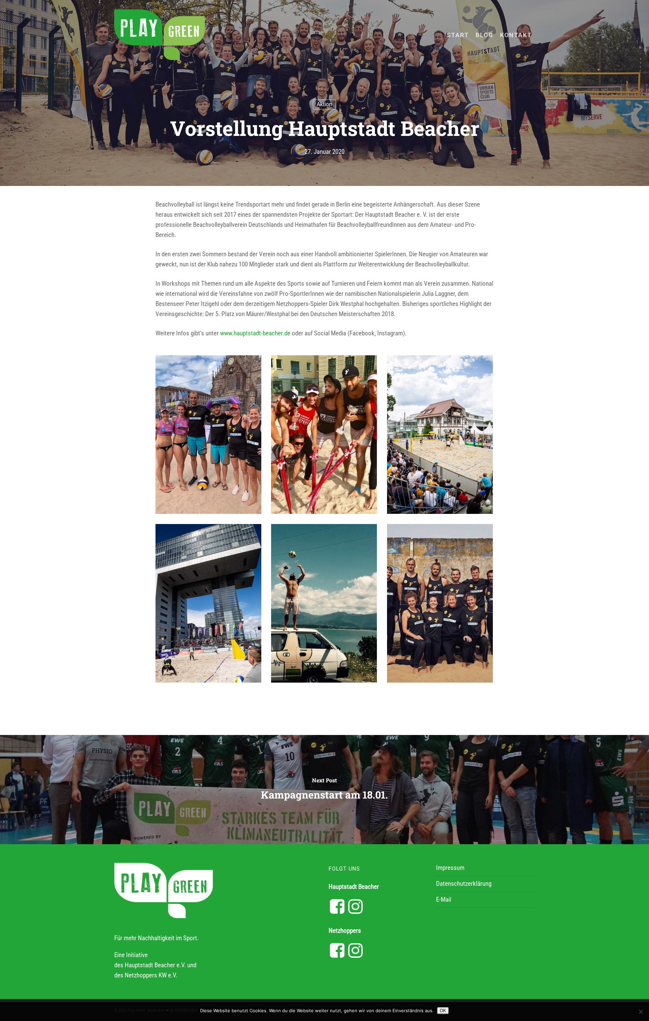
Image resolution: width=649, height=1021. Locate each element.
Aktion (324, 104)
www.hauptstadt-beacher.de (255, 333)
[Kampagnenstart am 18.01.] (324, 789)
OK (443, 1010)
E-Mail (443, 899)
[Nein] (640, 1011)
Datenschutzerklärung (463, 883)
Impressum (450, 868)
